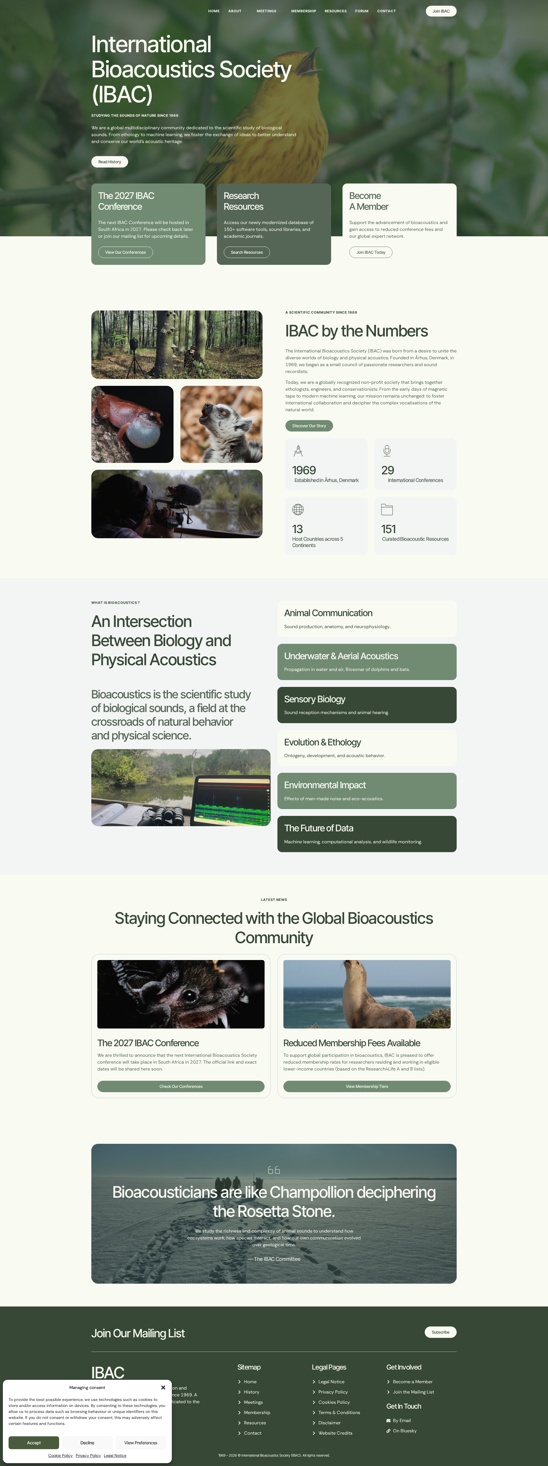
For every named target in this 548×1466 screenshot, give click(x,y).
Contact (386, 11)
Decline (87, 1442)
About (235, 11)
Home (214, 11)
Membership (303, 11)
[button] (163, 1387)
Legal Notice (115, 1455)
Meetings (266, 11)
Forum (362, 11)
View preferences (140, 1442)
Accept (34, 1442)
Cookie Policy (60, 1455)
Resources (336, 11)
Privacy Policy (88, 1455)
